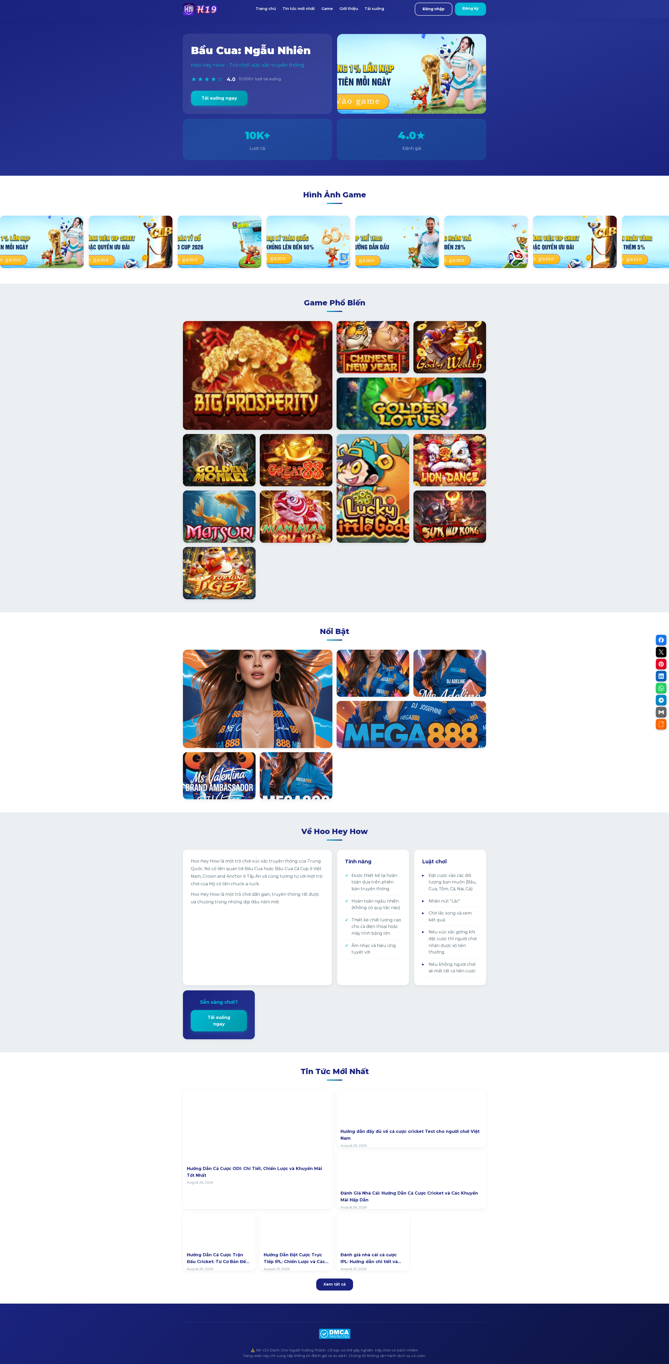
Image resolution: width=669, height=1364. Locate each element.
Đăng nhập (434, 9)
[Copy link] (661, 724)
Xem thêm (201, 738)
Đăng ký (470, 8)
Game (327, 8)
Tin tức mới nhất (298, 8)
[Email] (661, 712)
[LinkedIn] (661, 676)
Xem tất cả (335, 1284)
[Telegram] (661, 700)
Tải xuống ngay (219, 98)
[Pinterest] (661, 664)
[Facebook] (661, 640)
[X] (661, 652)
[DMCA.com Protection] (334, 1334)
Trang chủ (266, 8)
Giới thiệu (348, 8)
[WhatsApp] (661, 688)
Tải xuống (374, 8)
